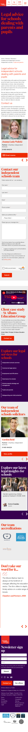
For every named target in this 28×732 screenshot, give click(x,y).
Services (7, 58)
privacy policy (7, 259)
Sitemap (17, 701)
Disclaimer (3, 702)
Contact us (8, 338)
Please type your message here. (10, 222)
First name (5, 185)
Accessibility (4, 701)
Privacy (3, 699)
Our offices (19, 683)
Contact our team (10, 47)
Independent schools (6, 62)
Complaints (18, 699)
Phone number (6, 207)
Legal (2, 704)
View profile (8, 454)
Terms (2, 697)
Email (3, 200)
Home (2, 58)
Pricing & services (19, 702)
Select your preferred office (9, 214)
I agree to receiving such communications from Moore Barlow (15, 249)
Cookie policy (18, 697)
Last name (5, 192)
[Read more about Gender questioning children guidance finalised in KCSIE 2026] (14, 494)
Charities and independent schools (10, 60)
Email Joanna (10, 155)
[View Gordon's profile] (14, 427)
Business (13, 58)
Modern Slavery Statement (19, 705)
